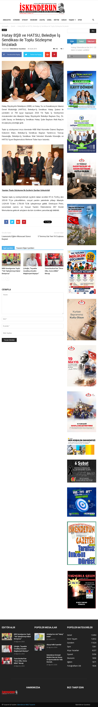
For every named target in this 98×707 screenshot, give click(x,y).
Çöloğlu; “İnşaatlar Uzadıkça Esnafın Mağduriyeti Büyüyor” (31, 270)
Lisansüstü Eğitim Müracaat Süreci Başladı (16, 237)
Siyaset (25, 20)
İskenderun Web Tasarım (26, 705)
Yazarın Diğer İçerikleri (25, 248)
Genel (49, 20)
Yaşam (71, 20)
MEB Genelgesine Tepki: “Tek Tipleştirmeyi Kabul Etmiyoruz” (11, 270)
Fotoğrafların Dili (74, 666)
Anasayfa (7, 20)
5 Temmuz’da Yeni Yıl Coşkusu (51, 236)
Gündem (16, 20)
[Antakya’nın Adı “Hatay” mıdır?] (39, 636)
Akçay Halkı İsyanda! (54, 645)
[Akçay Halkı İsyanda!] (39, 647)
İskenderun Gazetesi (18, 49)
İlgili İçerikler (8, 248)
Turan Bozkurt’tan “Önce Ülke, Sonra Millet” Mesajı (54, 270)
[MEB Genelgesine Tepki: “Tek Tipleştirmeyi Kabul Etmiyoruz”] (11, 259)
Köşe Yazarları (73, 650)
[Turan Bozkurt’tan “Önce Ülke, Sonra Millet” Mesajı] (54, 259)
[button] (93, 20)
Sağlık (63, 20)
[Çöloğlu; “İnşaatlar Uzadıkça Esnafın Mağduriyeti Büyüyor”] (32, 259)
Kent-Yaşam (72, 639)
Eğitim (56, 20)
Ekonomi (33, 20)
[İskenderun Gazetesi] (49, 8)
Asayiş (42, 20)
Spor (80, 20)
